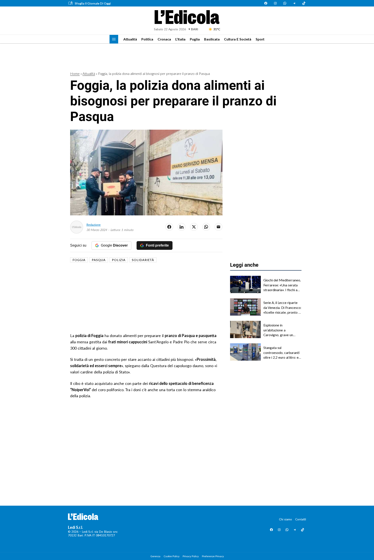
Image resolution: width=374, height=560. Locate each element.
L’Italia (180, 39)
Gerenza (155, 556)
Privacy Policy (191, 556)
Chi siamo (285, 519)
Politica (147, 39)
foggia (79, 260)
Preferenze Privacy (213, 556)
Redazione (93, 224)
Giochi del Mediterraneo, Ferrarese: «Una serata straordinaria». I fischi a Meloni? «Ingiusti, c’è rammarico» (282, 285)
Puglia (195, 39)
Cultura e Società (237, 39)
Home (75, 73)
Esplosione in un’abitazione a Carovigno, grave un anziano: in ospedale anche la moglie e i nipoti (281, 330)
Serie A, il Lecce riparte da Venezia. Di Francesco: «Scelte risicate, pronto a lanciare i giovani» (282, 307)
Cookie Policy (171, 556)
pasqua (99, 260)
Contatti (300, 519)
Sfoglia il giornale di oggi (93, 3)
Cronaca (164, 39)
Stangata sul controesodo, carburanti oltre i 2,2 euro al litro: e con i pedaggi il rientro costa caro (281, 352)
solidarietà (143, 260)
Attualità (130, 39)
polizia (119, 260)
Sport (260, 39)
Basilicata (212, 39)
